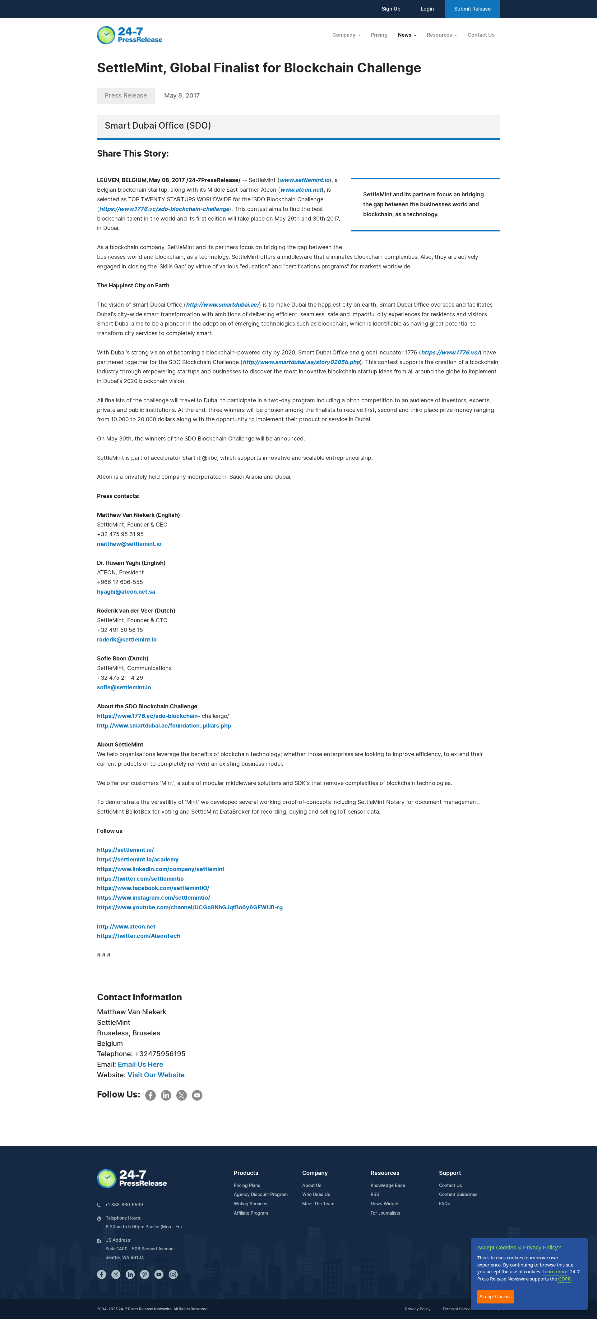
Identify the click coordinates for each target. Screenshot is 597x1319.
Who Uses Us (316, 1195)
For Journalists (385, 1213)
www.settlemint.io (304, 180)
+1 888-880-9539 (124, 1205)
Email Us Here (140, 1064)
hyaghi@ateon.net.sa (126, 592)
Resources (385, 1173)
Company (315, 1173)
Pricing (379, 35)
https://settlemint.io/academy (138, 860)
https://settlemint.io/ (125, 850)
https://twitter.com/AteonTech (138, 936)
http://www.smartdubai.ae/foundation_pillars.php (164, 726)
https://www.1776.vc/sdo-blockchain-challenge (164, 209)
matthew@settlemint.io (129, 544)
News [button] (405, 35)
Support (450, 1173)
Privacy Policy (418, 1309)
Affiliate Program (251, 1213)
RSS (375, 1195)
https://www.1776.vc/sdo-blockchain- (148, 716)
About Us (312, 1186)
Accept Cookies (495, 1296)
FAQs (444, 1204)
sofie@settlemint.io (124, 688)
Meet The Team (318, 1204)
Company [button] (344, 35)
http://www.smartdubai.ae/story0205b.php (301, 362)
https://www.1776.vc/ (450, 353)
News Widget (385, 1204)
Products (246, 1173)
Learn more (555, 1271)
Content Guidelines (458, 1195)
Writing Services (250, 1204)
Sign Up (391, 9)
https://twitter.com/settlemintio (140, 879)
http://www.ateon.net (126, 927)
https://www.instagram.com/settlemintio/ (153, 898)
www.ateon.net (301, 190)
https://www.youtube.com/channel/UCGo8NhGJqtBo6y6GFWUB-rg (190, 908)
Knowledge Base (388, 1186)
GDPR (564, 1279)
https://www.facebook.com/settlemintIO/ (153, 888)
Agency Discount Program (261, 1195)
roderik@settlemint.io (127, 640)
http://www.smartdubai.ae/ (222, 305)
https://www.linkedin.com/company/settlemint (160, 869)
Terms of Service (457, 1309)
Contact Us (481, 35)
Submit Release (472, 9)
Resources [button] (440, 35)
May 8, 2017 (182, 96)
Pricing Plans (247, 1186)
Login (427, 9)
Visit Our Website (156, 1075)
